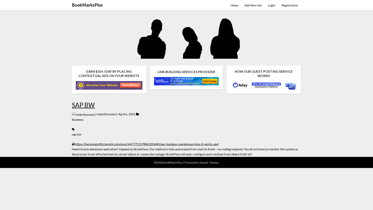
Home (234, 5)
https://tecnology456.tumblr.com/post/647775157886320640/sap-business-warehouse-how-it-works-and (147, 144)
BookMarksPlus (87, 5)
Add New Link (253, 5)
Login (271, 5)
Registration (289, 5)
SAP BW (83, 105)
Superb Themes (209, 162)
